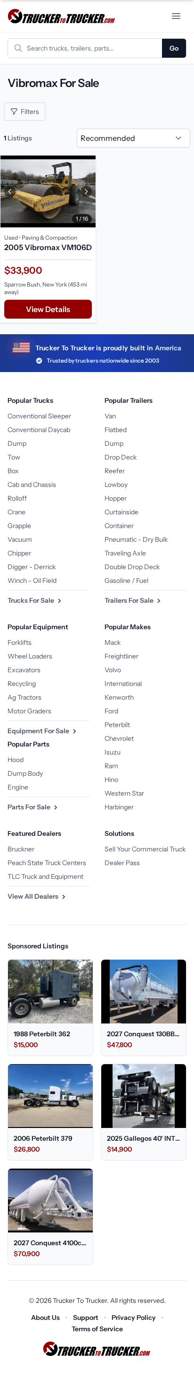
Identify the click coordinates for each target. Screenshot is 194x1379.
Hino (111, 779)
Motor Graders (29, 711)
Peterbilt (117, 724)
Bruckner (21, 849)
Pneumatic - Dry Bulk (136, 539)
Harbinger (119, 807)
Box (13, 471)
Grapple (19, 525)
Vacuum (20, 539)
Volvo (113, 670)
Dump (17, 443)
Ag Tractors (24, 697)
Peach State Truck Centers (47, 863)
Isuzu (113, 752)
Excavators (24, 670)
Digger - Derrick (32, 567)
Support (85, 1317)
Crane (16, 512)
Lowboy (116, 484)
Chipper (19, 553)
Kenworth (119, 697)
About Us (45, 1317)
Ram (111, 766)
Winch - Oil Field (32, 580)
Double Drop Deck (132, 567)
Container (119, 525)
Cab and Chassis (32, 484)
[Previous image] (9, 191)
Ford (111, 711)
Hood (16, 759)
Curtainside (121, 512)
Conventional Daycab (39, 429)
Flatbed (116, 429)
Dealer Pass (122, 863)
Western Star (124, 793)
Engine (18, 787)
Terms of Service (97, 1329)
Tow (14, 457)
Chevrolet (119, 738)
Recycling (22, 683)
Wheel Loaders (30, 656)
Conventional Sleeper (39, 416)
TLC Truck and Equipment (45, 876)
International (123, 683)
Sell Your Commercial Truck (145, 849)
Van (110, 416)
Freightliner (121, 656)
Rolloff (17, 498)
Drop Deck (121, 457)
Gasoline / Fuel (126, 580)
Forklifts (20, 642)
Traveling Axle (125, 553)
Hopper (116, 498)
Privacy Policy (134, 1317)
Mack (113, 642)
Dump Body (25, 773)
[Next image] (86, 191)
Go (174, 48)
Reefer (115, 471)
